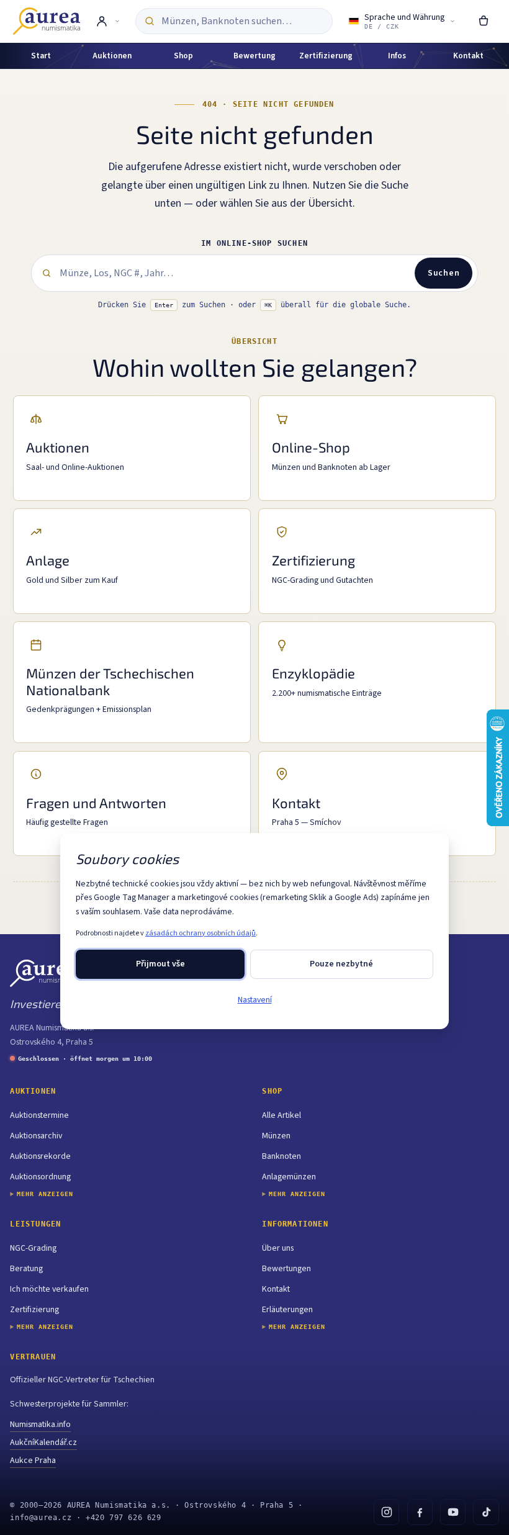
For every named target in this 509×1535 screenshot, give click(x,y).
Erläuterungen (287, 1309)
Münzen (276, 1136)
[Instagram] (386, 1511)
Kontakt (276, 1289)
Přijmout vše (160, 964)
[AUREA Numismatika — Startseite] (46, 21)
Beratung (26, 1269)
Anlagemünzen (289, 1177)
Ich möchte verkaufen (49, 1289)
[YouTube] (453, 1511)
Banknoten (281, 1156)
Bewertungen (286, 1269)
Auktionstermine (39, 1115)
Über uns (278, 1248)
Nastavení (255, 1000)
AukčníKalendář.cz (43, 1442)
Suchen (443, 273)
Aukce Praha (33, 1460)
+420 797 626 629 (123, 1517)
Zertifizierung (34, 1309)
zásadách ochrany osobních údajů (200, 933)
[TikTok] (485, 1511)
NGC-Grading (33, 1248)
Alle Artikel (281, 1115)
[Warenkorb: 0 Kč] (483, 21)
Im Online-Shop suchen (254, 243)
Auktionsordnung (40, 1177)
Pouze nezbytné (341, 964)
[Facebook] (420, 1511)
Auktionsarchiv (36, 1136)
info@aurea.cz (40, 1517)
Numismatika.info (40, 1424)
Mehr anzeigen (45, 1194)
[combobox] (242, 21)
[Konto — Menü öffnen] (107, 21)
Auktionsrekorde (40, 1156)
